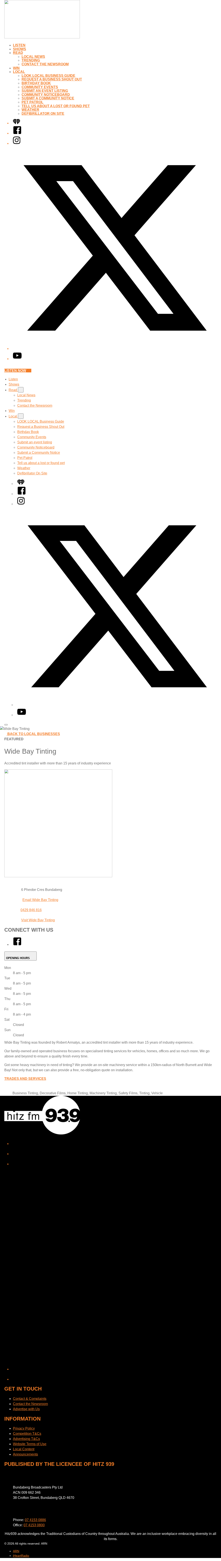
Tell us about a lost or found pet (56, 106)
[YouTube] (17, 359)
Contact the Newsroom (45, 64)
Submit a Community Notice (48, 98)
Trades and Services (25, 1079)
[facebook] (17, 944)
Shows (19, 49)
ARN (16, 1551)
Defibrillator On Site (43, 113)
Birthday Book (36, 83)
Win (16, 68)
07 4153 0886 (35, 1520)
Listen (19, 45)
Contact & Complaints (29, 1398)
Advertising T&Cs (26, 1439)
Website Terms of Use (29, 1444)
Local (19, 72)
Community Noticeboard (46, 94)
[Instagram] (16, 143)
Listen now (15, 370)
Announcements (25, 1454)
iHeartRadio (21, 1555)
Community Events (40, 87)
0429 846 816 (31, 910)
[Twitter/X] (115, 348)
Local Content (23, 1449)
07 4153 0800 (34, 1525)
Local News (33, 56)
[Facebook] (17, 133)
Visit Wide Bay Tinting (38, 920)
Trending (31, 60)
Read (18, 53)
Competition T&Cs (27, 1433)
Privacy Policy (24, 1428)
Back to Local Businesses (33, 734)
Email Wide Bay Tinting (40, 900)
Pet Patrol (32, 102)
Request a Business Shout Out (52, 79)
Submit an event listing (45, 91)
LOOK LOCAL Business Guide (48, 75)
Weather (30, 110)
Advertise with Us (26, 1409)
